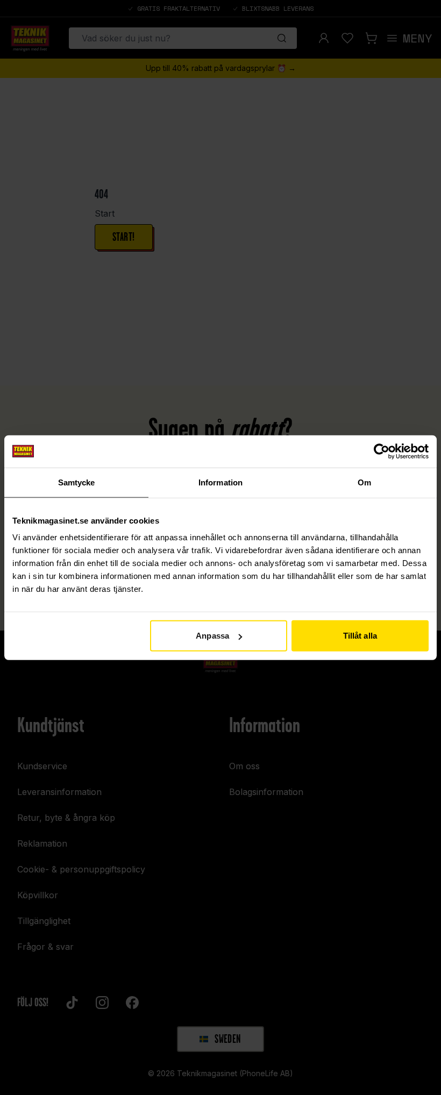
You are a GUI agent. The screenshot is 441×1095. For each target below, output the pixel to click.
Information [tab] (220, 481)
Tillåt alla (360, 635)
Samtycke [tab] (76, 481)
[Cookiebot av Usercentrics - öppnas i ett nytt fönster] (382, 451)
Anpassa (212, 635)
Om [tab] (364, 481)
